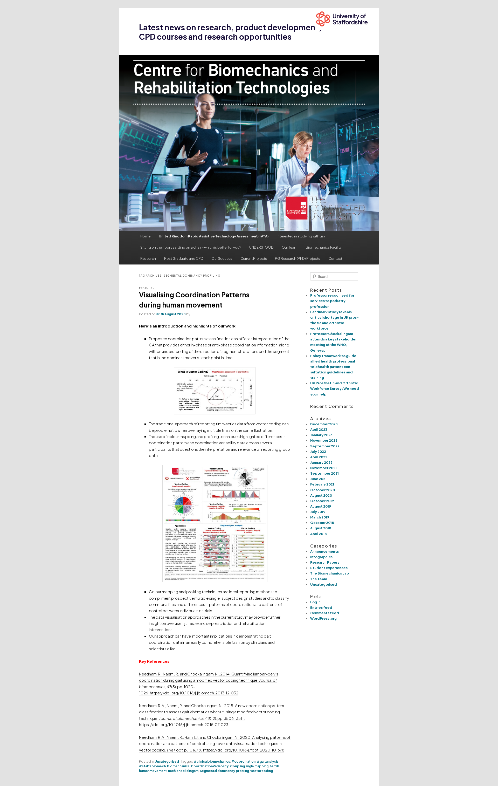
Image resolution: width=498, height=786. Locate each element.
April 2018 (318, 534)
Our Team (290, 247)
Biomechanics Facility (324, 247)
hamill (274, 766)
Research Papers (324, 562)
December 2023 (324, 424)
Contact (335, 258)
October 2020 (322, 490)
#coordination (243, 761)
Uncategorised (167, 761)
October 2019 (322, 501)
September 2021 (324, 473)
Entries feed (321, 607)
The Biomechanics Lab (329, 573)
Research (148, 258)
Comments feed (324, 613)
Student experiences (329, 568)
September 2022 (325, 446)
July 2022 (318, 451)
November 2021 (323, 468)
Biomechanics (178, 766)
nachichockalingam (183, 771)
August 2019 (320, 506)
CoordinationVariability (210, 766)
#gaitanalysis (268, 761)
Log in (315, 602)
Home (145, 236)
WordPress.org (323, 618)
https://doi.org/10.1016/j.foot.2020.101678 (243, 749)
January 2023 (321, 435)
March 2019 (319, 517)
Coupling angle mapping (249, 766)
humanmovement (153, 771)
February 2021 (322, 484)
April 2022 (318, 457)
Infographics (321, 557)
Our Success (221, 258)
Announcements (324, 551)
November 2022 (323, 440)
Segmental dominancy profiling (224, 771)
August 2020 (321, 495)
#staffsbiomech (152, 766)
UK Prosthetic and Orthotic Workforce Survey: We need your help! (334, 388)
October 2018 (322, 523)
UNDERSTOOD (261, 247)
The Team (318, 579)
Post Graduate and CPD (183, 258)
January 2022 (321, 462)
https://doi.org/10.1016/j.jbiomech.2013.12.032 (194, 692)
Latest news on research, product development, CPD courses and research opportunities (230, 32)
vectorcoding (261, 771)
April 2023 (318, 429)
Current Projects (253, 258)
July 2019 (317, 512)
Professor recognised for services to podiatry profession (332, 300)
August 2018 (320, 528)
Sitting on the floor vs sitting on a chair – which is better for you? (190, 247)
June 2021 (318, 479)
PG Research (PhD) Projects (297, 258)
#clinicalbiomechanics (212, 761)
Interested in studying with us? (301, 236)
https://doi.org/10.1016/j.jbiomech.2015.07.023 (183, 724)
